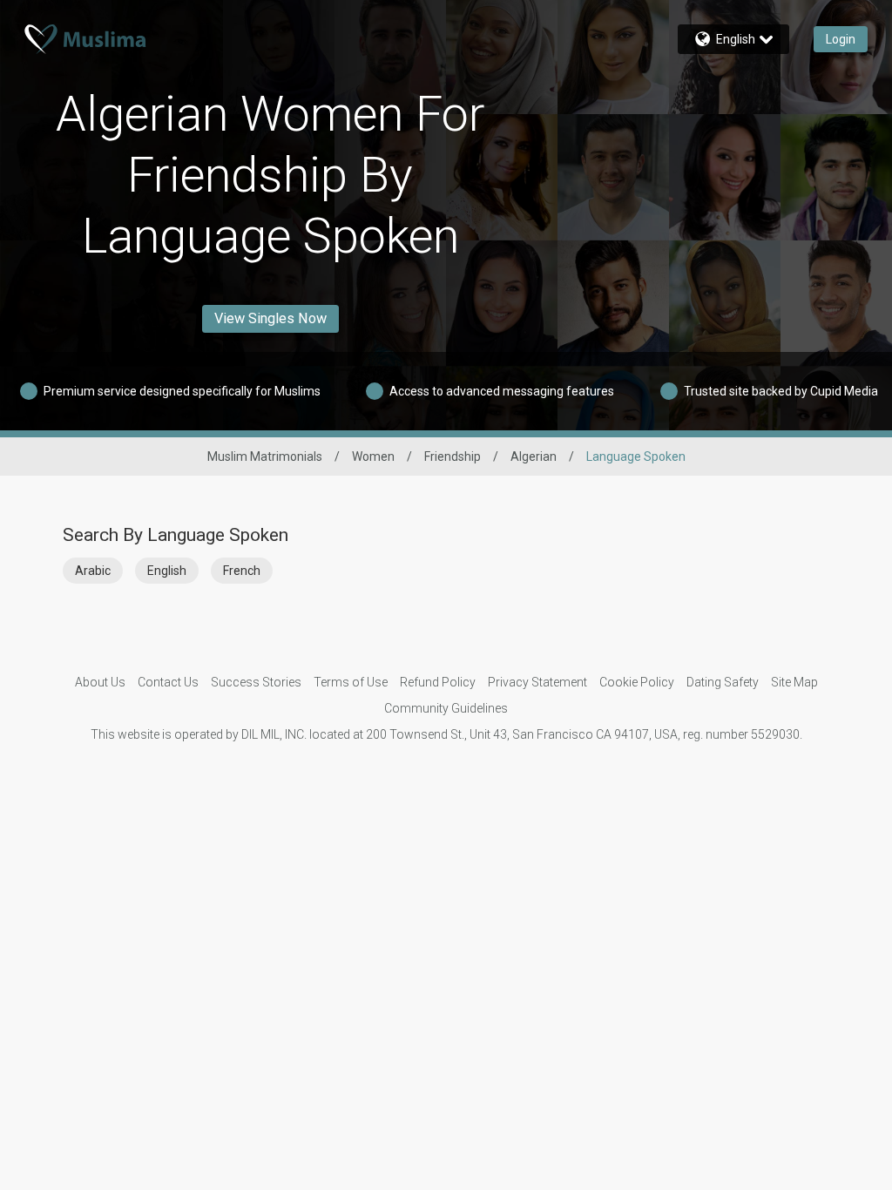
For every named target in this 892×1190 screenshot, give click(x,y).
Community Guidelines (446, 708)
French (241, 571)
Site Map (794, 682)
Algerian (533, 456)
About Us (100, 682)
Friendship (452, 456)
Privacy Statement (537, 682)
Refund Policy (438, 682)
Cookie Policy (636, 682)
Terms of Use (351, 682)
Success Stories (256, 682)
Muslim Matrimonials (264, 456)
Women (373, 456)
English (166, 571)
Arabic (93, 571)
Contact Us (168, 682)
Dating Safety (722, 682)
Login (840, 39)
